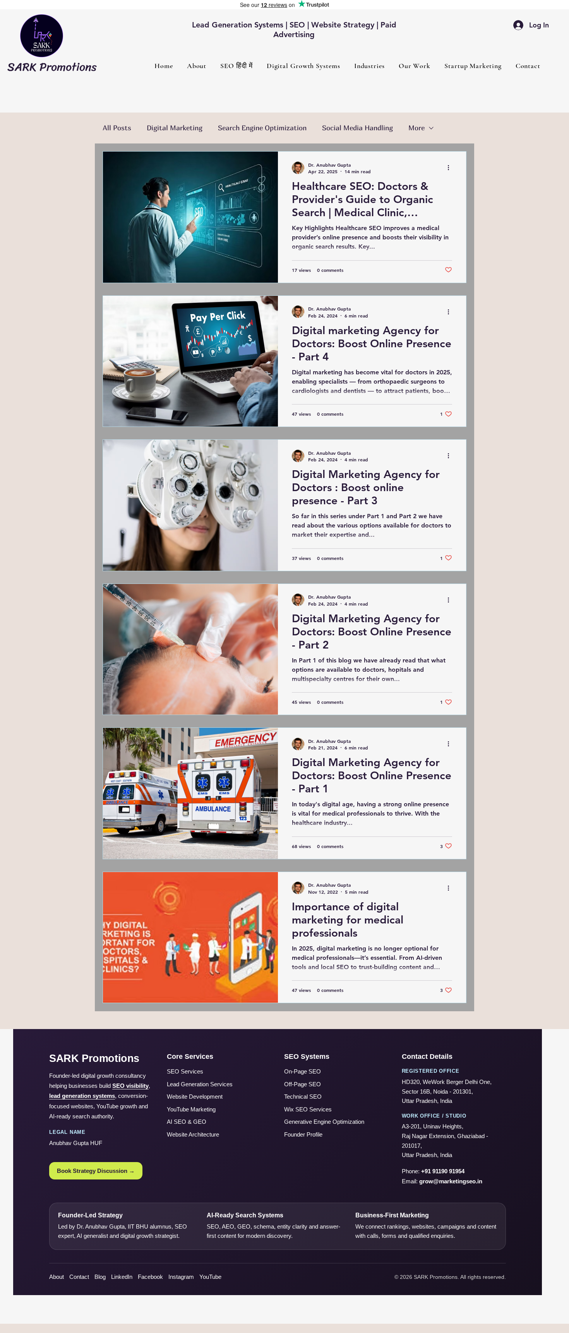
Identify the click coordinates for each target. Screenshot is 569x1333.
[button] (303, 65)
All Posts (117, 128)
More (416, 128)
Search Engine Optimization (262, 128)
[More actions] (451, 167)
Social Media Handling (357, 128)
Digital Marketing (174, 128)
